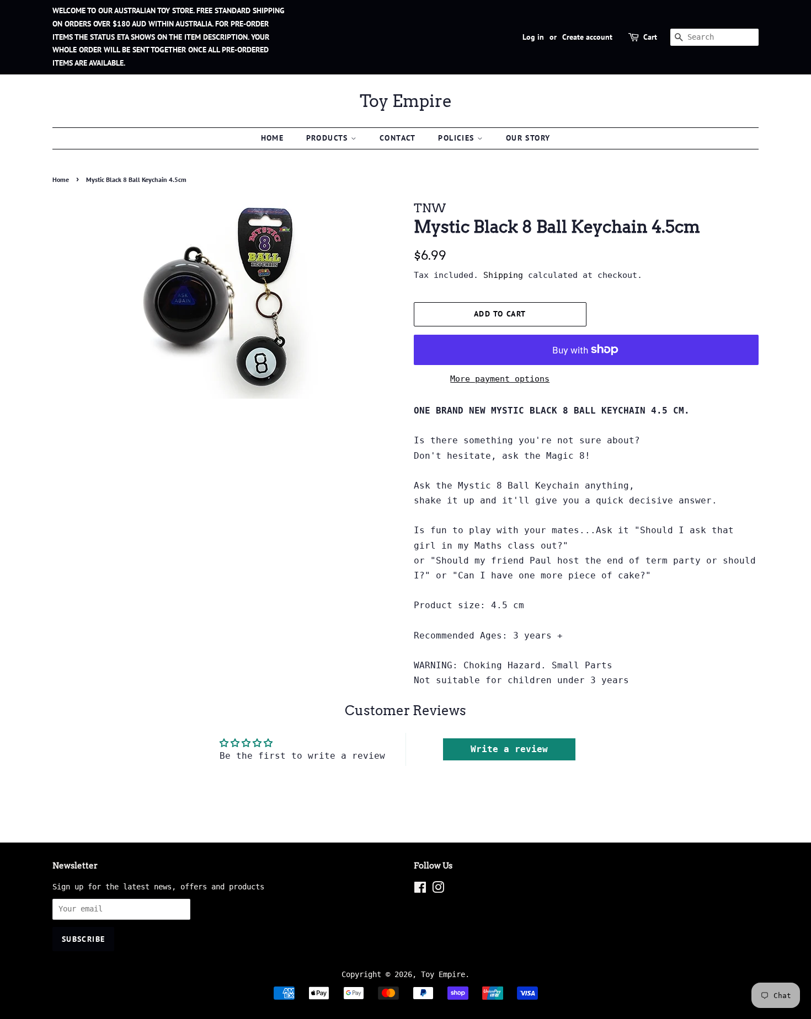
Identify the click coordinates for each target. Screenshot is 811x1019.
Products (328, 138)
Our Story (528, 138)
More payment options (499, 379)
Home (272, 138)
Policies (457, 138)
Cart (650, 37)
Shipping (503, 275)
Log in (533, 37)
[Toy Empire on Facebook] (420, 889)
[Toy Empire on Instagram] (438, 889)
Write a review (509, 749)
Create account (587, 37)
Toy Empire (406, 101)
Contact (398, 138)
